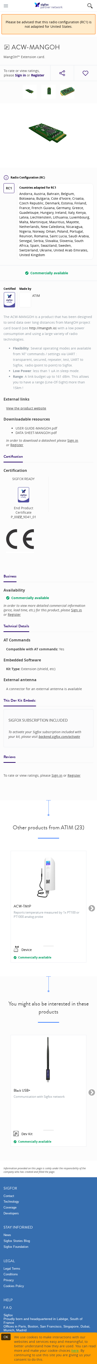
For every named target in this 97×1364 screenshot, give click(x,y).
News (7, 1235)
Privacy (9, 1280)
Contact (9, 1196)
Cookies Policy (14, 1286)
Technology (11, 1201)
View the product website (26, 408)
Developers (11, 1213)
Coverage (10, 1207)
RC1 (9, 188)
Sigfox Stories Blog (17, 1241)
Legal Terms (12, 1268)
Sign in (20, 75)
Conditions (11, 1274)
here (75, 1350)
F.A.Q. (8, 1307)
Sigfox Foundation (16, 1247)
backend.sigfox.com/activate (59, 736)
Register (37, 75)
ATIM (36, 295)
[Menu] (6, 6)
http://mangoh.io (42, 328)
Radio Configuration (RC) (28, 177)
